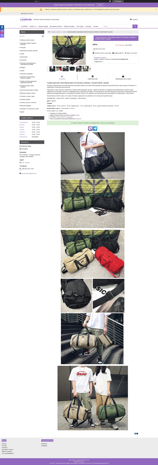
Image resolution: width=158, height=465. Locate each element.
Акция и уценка (43, 26)
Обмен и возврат (69, 26)
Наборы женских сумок (27, 40)
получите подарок (66, 117)
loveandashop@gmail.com (29, 173)
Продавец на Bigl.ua (79, 461)
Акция (22, 112)
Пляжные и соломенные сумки (29, 108)
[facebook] (135, 434)
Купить (100, 5)
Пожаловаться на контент (85, 463)
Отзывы (95, 26)
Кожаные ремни (25, 99)
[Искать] (135, 26)
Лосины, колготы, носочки (28, 102)
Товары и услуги (56, 32)
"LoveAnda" (24, 26)
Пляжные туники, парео (27, 96)
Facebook (44, 443)
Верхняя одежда (25, 105)
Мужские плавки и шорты (27, 93)
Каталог (32, 26)
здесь (77, 115)
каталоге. (78, 118)
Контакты (88, 26)
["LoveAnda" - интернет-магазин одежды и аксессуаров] (25, 19)
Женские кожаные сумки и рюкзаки (28, 43)
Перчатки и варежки (26, 73)
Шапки (22, 70)
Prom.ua (87, 460)
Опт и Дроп (80, 26)
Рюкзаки (23, 47)
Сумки (64, 32)
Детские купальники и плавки (29, 90)
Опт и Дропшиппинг (8, 453)
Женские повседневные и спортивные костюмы (28, 63)
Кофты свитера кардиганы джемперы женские (28, 82)
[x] (137, 434)
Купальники (23, 57)
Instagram (44, 445)
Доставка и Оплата (56, 26)
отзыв (58, 117)
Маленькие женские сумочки (28, 50)
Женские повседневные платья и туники (27, 77)
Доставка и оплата (7, 449)
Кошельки (23, 60)
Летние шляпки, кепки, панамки (27, 86)
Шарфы (22, 67)
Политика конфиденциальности (100, 463)
